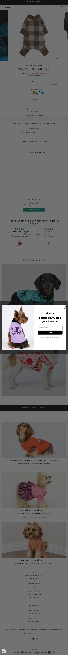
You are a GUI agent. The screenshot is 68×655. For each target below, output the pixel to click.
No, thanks (50, 342)
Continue (50, 332)
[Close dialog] (64, 307)
